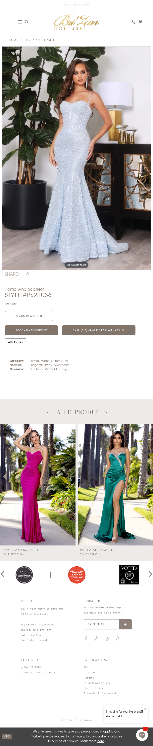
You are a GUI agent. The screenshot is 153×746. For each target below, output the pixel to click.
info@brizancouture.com (38, 673)
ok (7, 736)
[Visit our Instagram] (106, 638)
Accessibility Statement (100, 693)
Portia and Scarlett (40, 40)
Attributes (15, 342)
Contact (89, 673)
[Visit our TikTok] (96, 639)
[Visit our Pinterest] (117, 638)
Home (13, 40)
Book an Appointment (31, 331)
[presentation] (38, 484)
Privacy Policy (93, 688)
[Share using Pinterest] (27, 274)
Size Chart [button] (11, 304)
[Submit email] (125, 624)
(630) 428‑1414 (31, 668)
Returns (89, 678)
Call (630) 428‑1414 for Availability (99, 331)
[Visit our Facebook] (86, 638)
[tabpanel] (76, 158)
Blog (86, 668)
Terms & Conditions (97, 683)
